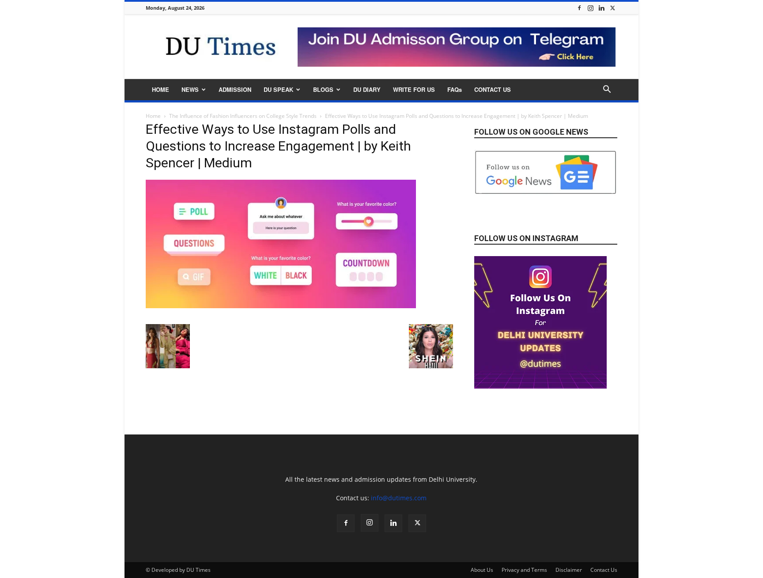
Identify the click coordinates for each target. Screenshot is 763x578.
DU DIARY (367, 89)
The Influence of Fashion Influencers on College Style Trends (243, 116)
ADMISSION (235, 89)
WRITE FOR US (414, 89)
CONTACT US (492, 89)
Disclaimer (568, 570)
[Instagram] (590, 8)
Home (153, 116)
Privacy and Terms (524, 570)
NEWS (190, 89)
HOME (160, 89)
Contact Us (603, 570)
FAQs (454, 89)
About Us (482, 570)
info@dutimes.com (399, 498)
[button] (606, 90)
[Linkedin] (601, 8)
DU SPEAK (278, 89)
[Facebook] (579, 8)
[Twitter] (612, 8)
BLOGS (323, 89)
